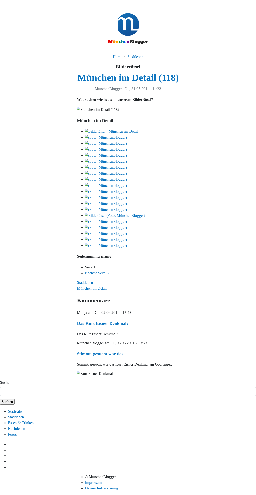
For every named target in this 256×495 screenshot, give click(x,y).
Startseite (15, 411)
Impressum (93, 482)
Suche (4, 382)
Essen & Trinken (21, 423)
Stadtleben (135, 57)
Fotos (12, 434)
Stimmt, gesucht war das (100, 353)
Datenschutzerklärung (101, 488)
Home (117, 57)
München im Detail (92, 288)
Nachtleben (16, 428)
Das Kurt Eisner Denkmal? (103, 323)
